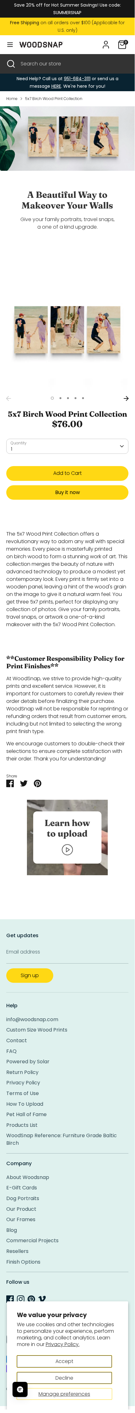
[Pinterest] (31, 1299)
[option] (67, 331)
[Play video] (67, 849)
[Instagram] (20, 1299)
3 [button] (68, 398)
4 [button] (75, 398)
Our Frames (20, 1219)
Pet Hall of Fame (26, 1114)
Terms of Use (22, 1093)
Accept (64, 1361)
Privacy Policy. (63, 1344)
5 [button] (83, 398)
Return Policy (22, 1072)
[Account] (106, 42)
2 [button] (60, 398)
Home (12, 98)
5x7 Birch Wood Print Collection (53, 98)
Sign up (30, 975)
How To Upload (24, 1104)
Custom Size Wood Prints (36, 1029)
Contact (16, 1040)
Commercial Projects (32, 1240)
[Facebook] (10, 1299)
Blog (11, 1230)
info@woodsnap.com (32, 1019)
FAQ (11, 1051)
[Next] (126, 398)
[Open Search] (10, 63)
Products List (22, 1125)
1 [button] (52, 398)
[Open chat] (20, 1389)
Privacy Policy (23, 1082)
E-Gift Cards (21, 1187)
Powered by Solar (27, 1061)
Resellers (17, 1251)
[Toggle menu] (10, 44)
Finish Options (23, 1262)
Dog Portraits (22, 1198)
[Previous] (8, 398)
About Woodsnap (27, 1177)
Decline (64, 1378)
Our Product (21, 1209)
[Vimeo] (42, 1299)
